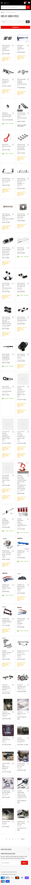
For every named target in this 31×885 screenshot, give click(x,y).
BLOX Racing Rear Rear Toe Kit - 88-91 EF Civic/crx (21, 285)
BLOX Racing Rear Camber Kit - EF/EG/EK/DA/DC (7, 285)
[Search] (28, 7)
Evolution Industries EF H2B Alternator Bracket (6, 687)
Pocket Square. (12, 874)
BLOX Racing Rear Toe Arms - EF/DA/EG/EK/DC (22, 318)
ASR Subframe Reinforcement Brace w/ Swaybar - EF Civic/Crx (21, 182)
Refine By (15, 27)
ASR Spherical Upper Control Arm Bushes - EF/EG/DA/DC (21, 147)
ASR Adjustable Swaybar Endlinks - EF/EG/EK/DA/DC (22, 81)
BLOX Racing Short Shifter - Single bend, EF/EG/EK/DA (6, 356)
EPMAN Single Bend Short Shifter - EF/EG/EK (21, 621)
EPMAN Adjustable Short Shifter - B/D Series (6, 521)
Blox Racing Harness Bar (20, 248)
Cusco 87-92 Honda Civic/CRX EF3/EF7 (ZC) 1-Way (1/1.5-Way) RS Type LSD (21, 391)
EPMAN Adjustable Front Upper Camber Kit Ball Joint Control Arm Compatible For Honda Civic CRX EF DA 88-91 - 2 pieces (21, 483)
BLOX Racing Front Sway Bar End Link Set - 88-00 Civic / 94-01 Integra (6, 251)
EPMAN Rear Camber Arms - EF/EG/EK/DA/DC (7, 620)
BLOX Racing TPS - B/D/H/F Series (21, 355)
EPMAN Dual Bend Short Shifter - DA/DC (6, 586)
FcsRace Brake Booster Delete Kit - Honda (6, 792)
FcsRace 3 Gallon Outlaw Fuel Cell (6, 713)
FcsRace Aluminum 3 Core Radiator (21, 739)
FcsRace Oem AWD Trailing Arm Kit (21, 823)
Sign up (24, 863)
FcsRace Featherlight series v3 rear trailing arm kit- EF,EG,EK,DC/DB (21, 794)
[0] (25, 3)
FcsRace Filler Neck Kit (6, 822)
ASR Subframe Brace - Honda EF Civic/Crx (6, 180)
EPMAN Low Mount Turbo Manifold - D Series (21, 587)
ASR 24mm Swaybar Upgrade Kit (20, 47)
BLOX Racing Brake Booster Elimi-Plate (21, 215)
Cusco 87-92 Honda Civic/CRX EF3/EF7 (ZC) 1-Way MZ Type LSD (6, 436)
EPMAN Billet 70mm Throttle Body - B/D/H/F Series (6, 553)
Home (2, 12)
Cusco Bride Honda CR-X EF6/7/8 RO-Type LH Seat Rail (6, 479)
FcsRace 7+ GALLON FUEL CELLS (6, 739)
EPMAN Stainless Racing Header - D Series (6, 653)
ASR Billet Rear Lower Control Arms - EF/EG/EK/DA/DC (22, 115)
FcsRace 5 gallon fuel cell (21, 712)
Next (22, 839)
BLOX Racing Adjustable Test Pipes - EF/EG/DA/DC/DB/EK (8, 216)
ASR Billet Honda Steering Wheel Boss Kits (6, 114)
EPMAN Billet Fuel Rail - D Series (21, 552)
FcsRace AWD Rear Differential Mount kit (6, 766)
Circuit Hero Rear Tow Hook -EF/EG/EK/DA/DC (7, 389)
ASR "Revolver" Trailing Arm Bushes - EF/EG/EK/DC (6, 48)
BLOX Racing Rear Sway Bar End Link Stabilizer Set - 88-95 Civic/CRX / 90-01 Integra (6, 321)
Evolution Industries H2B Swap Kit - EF (21, 686)
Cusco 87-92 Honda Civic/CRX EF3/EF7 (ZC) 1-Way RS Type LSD (21, 436)
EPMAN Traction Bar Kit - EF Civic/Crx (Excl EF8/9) (21, 653)
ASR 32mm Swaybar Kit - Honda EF (6, 80)
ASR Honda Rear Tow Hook (6, 145)
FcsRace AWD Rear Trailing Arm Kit (21, 765)
